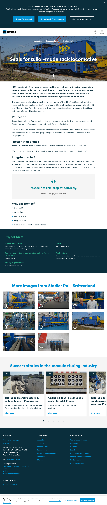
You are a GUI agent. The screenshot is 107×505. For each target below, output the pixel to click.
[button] (43, 420)
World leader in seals (78, 440)
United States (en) (44, 9)
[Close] (105, 2)
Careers (73, 446)
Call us (6, 443)
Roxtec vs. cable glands (46, 453)
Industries (41, 440)
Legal (72, 450)
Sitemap (40, 460)
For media (74, 443)
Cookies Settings (77, 463)
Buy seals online (43, 446)
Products (40, 443)
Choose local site (10, 485)
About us (38, 41)
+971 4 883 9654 (13, 459)
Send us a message (11, 440)
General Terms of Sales (79, 453)
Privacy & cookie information (81, 456)
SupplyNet (41, 456)
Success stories (52, 41)
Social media (75, 460)
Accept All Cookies (87, 500)
